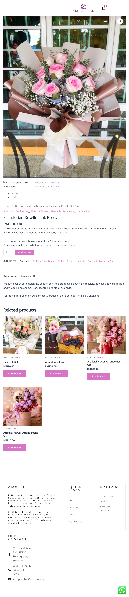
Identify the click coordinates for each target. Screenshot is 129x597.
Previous (15, 193)
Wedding (74, 507)
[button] (120, 21)
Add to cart (24, 252)
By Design (17, 206)
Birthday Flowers (40, 211)
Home (6, 206)
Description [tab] (10, 276)
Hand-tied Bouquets (36, 206)
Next (13, 197)
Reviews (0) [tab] (28, 276)
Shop (71, 500)
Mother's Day (83, 211)
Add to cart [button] (14, 373)
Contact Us (75, 522)
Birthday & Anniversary (16, 211)
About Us (74, 514)
